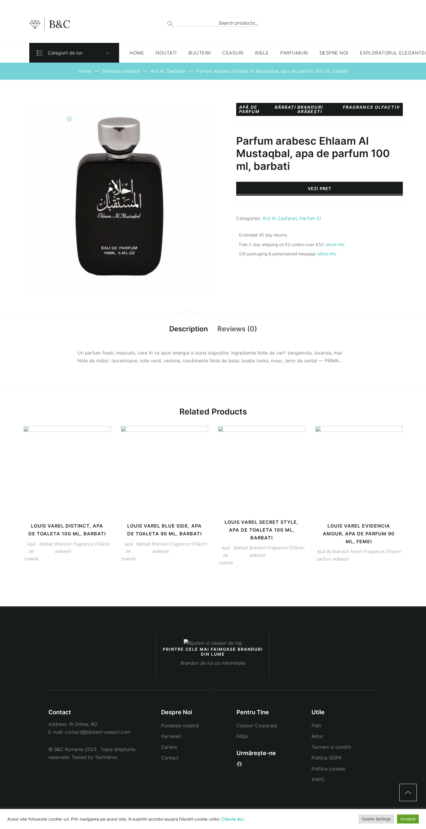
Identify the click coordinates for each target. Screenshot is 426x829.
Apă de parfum (249, 109)
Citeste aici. (233, 819)
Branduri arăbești (121, 71)
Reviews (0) (237, 329)
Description (188, 329)
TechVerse (106, 757)
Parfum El (310, 218)
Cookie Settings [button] (376, 819)
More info (335, 244)
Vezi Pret (320, 188)
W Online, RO (83, 724)
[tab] (189, 329)
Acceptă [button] (407, 819)
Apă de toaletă (31, 551)
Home (85, 71)
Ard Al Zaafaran (168, 71)
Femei (356, 551)
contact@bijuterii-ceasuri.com (97, 732)
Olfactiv (387, 107)
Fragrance (358, 107)
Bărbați (285, 107)
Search (170, 23)
